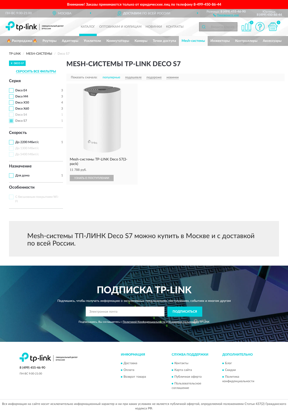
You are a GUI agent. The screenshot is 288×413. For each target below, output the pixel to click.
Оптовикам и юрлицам (120, 26)
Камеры (141, 41)
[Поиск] (203, 26)
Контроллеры (246, 41)
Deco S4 (21, 114)
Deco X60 (22, 108)
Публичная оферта (188, 377)
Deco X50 (22, 102)
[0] (273, 26)
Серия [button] (15, 81)
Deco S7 (21, 120)
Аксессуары (272, 41)
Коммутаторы (117, 41)
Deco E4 (21, 90)
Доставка (130, 363)
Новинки (154, 26)
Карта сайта (183, 370)
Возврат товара (135, 377)
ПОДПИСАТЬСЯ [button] (185, 311)
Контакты (175, 26)
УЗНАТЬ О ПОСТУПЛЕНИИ (91, 178)
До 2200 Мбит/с (27, 142)
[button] (226, 15)
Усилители (92, 41)
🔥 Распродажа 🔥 (22, 41)
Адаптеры (70, 41)
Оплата (129, 370)
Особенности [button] (22, 187)
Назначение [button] (20, 166)
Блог (228, 363)
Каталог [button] (88, 26)
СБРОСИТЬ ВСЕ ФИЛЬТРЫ (36, 71)
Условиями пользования (183, 321)
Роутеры (49, 41)
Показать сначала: (84, 77)
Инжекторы (220, 41)
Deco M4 (21, 96)
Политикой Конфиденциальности (144, 321)
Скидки (230, 370)
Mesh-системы (193, 41)
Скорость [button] (18, 133)
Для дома (22, 175)
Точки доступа (164, 41)
